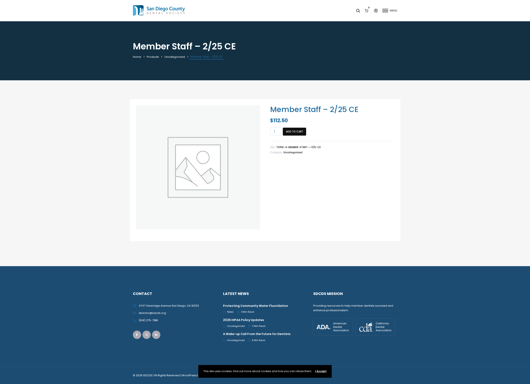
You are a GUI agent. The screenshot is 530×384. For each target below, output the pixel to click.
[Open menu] (385, 10)
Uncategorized (175, 57)
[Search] (358, 10)
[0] (366, 11)
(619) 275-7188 (148, 320)
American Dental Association (341, 326)
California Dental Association (384, 326)
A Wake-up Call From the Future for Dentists (257, 334)
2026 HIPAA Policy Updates (243, 320)
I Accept (321, 371)
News (230, 311)
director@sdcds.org (152, 313)
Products (153, 57)
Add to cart (294, 131)
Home (137, 57)
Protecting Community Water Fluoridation (255, 306)
